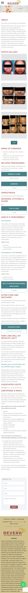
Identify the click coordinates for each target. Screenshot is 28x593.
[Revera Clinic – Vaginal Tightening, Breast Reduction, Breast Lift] (14, 2)
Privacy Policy (8, 526)
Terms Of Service (17, 526)
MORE (14, 142)
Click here (3, 387)
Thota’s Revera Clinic (18, 521)
